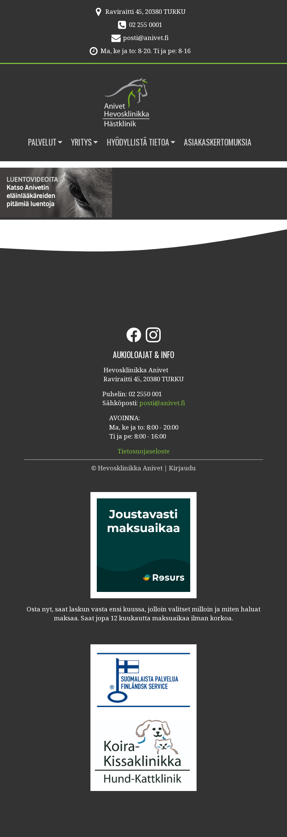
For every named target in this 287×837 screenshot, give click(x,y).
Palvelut (42, 142)
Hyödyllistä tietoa (138, 142)
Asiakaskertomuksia (217, 142)
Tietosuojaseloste (143, 451)
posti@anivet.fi (146, 37)
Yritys (81, 142)
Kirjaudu (182, 468)
